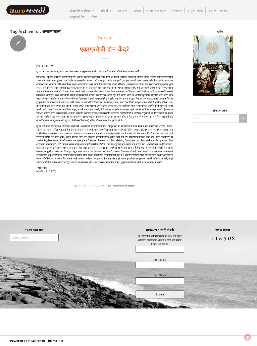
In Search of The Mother (45, 341)
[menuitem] (82, 10)
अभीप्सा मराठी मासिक (124, 186)
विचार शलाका (104, 38)
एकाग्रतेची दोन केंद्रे (104, 49)
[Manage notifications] (247, 337)
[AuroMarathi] (27, 10)
